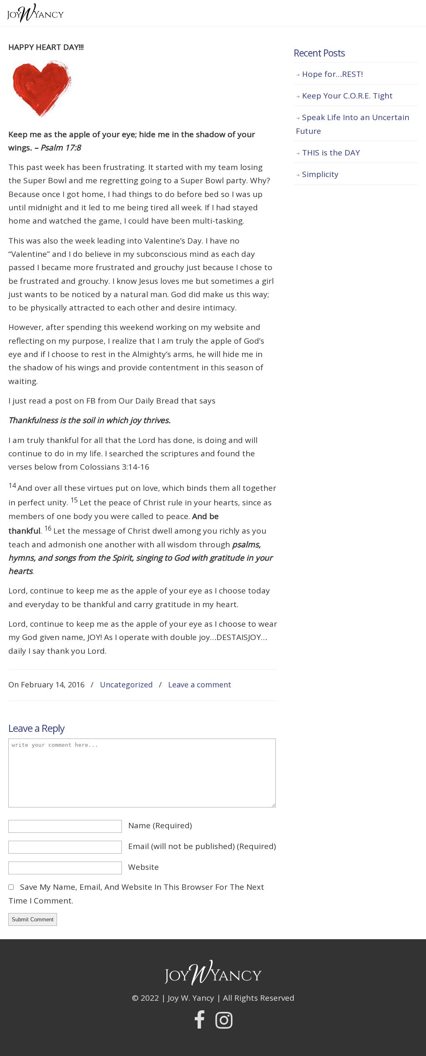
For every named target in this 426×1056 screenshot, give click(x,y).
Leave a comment (199, 684)
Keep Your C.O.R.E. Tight (347, 95)
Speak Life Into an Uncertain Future (352, 124)
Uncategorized (126, 684)
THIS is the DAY (331, 152)
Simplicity (320, 174)
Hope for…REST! (332, 74)
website (143, 867)
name (160, 825)
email (202, 846)
